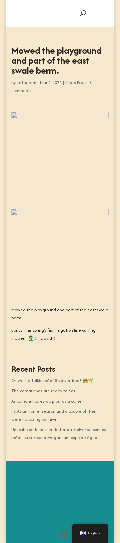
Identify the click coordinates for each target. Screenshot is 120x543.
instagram (26, 82)
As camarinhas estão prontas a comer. (47, 401)
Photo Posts (75, 82)
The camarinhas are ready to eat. (43, 391)
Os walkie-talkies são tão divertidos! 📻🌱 (52, 380)
